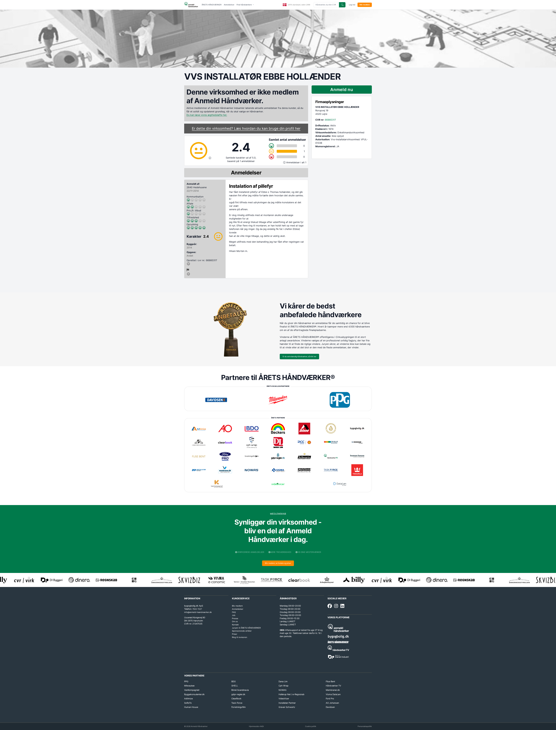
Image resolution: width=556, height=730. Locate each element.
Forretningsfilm (238, 707)
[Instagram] (336, 606)
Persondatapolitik (365, 726)
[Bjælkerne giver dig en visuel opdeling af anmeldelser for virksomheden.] (284, 162)
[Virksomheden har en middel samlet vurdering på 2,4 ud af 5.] (210, 158)
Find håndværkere (244, 5)
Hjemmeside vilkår (256, 726)
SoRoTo (188, 703)
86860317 (330, 119)
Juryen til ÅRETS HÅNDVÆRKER (246, 628)
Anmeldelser (229, 5)
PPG (186, 681)
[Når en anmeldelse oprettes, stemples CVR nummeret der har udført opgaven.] (205, 264)
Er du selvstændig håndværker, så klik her (299, 356)
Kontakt (235, 624)
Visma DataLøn (333, 694)
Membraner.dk (333, 690)
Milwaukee (189, 685)
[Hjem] (191, 5)
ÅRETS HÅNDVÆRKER (212, 5)
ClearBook (236, 698)
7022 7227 (197, 609)
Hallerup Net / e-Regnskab (291, 694)
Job (233, 615)
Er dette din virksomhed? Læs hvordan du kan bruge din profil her (246, 128)
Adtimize (188, 698)
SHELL (234, 685)
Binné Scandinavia (240, 690)
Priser (234, 634)
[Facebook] (330, 606)
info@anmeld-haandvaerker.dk (198, 612)
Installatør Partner (287, 703)
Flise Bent (330, 681)
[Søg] (342, 4)
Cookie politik (310, 726)
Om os (235, 621)
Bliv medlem (365, 5)
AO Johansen (332, 703)
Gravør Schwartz (287, 707)
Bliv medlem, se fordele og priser (278, 563)
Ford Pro (330, 698)
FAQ (234, 612)
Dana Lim (283, 681)
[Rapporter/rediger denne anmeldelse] (188, 270)
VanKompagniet (191, 690)
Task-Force (236, 703)
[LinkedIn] (342, 606)
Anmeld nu (341, 89)
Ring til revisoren (239, 637)
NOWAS (282, 690)
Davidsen (330, 707)
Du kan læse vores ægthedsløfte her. (206, 114)
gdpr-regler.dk (238, 694)
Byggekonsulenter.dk (194, 694)
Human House (191, 707)
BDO (233, 681)
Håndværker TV (333, 685)
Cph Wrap (283, 685)
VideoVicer (284, 698)
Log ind (352, 5)
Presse (235, 618)
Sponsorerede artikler (242, 631)
